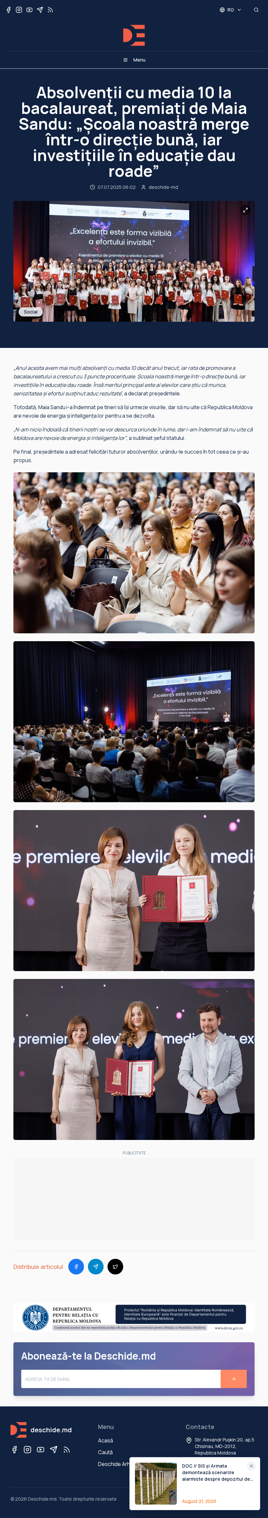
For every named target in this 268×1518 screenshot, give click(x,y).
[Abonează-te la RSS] (50, 10)
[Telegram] (54, 1450)
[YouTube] (40, 1450)
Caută (105, 1452)
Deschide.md (42, 1499)
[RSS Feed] (67, 1450)
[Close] (251, 1466)
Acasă (105, 1440)
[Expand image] (245, 210)
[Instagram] (27, 1450)
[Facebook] (14, 1450)
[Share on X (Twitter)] (115, 1266)
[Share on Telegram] (96, 1266)
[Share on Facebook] (76, 1266)
